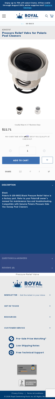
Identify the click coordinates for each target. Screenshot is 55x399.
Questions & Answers (14, 258)
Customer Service (14, 328)
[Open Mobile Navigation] (4, 16)
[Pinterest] (30, 172)
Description (9, 185)
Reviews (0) (8, 268)
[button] (4, 74)
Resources (10, 317)
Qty (27, 145)
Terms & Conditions (35, 393)
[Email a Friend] (20, 172)
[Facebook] (39, 172)
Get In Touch (11, 306)
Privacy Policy (17, 393)
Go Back (29, 24)
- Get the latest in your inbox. (25, 295)
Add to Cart (21, 160)
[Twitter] (49, 172)
